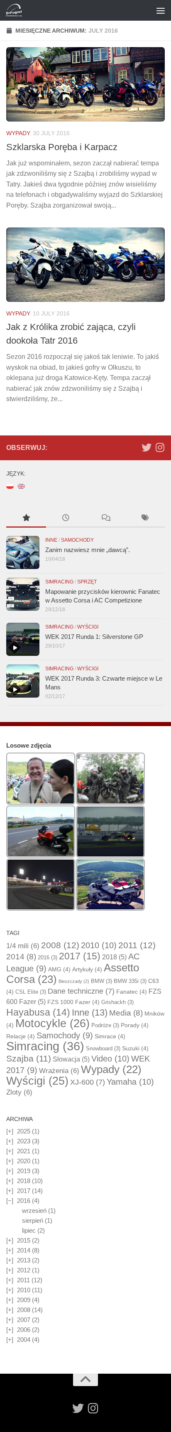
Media (126, 1013)
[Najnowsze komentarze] (105, 519)
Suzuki (135, 1048)
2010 (99, 945)
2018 (114, 957)
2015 (23, 1240)
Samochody (77, 540)
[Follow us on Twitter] (146, 447)
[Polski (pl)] (10, 485)
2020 (23, 1160)
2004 (23, 1339)
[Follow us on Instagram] (160, 447)
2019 (23, 1170)
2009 (23, 1299)
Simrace (110, 1036)
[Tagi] (145, 519)
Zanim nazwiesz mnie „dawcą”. (87, 549)
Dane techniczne (81, 991)
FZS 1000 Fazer (73, 1002)
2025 (23, 1131)
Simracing (59, 582)
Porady (135, 1025)
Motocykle (52, 1023)
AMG (59, 969)
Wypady (18, 133)
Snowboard (103, 1048)
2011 (137, 945)
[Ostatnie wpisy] (66, 519)
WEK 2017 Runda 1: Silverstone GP (94, 636)
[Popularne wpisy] (26, 519)
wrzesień (34, 1210)
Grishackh (117, 1002)
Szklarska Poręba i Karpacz (61, 147)
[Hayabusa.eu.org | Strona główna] (16, 10)
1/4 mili (22, 946)
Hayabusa (38, 1012)
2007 (23, 1319)
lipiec (29, 1230)
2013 (23, 1260)
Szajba (28, 1058)
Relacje (20, 1036)
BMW (101, 981)
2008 (60, 945)
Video (110, 1058)
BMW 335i (130, 981)
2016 (47, 957)
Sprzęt (87, 582)
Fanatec (131, 991)
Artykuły (87, 969)
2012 (23, 1270)
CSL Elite (30, 992)
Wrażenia (59, 1071)
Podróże (105, 1025)
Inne (51, 540)
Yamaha (130, 1081)
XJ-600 (87, 1082)
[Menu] (160, 10)
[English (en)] (21, 485)
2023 (23, 1141)
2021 (23, 1151)
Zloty (19, 1092)
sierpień (32, 1220)
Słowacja (71, 1059)
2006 (23, 1329)
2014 (21, 956)
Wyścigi (87, 627)
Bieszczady (74, 981)
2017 (79, 956)
